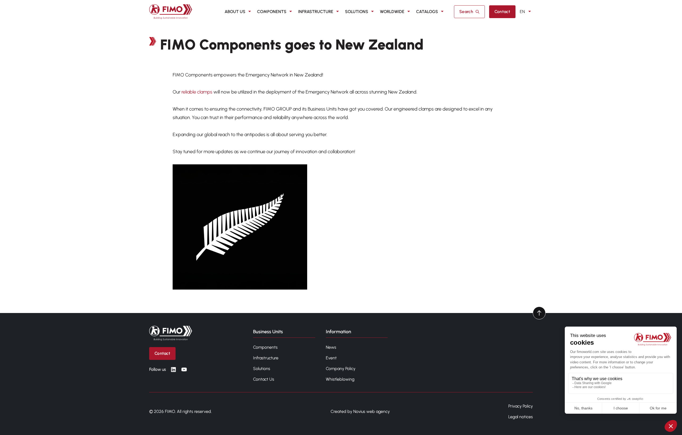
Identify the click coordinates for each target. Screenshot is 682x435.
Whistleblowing (340, 379)
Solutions (261, 368)
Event (331, 357)
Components (265, 347)
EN (522, 11)
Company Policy (340, 368)
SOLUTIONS (356, 11)
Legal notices (520, 416)
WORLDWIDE (392, 11)
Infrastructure (265, 357)
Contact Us (263, 379)
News (331, 347)
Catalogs (427, 11)
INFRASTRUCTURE (315, 11)
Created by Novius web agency (360, 411)
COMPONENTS (271, 11)
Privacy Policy (520, 406)
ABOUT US (235, 11)
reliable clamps (196, 92)
